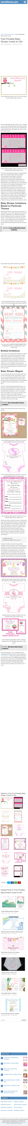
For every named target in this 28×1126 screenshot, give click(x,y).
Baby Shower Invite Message (11, 1063)
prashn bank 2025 (18, 1123)
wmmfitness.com (9, 1)
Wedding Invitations (19, 1110)
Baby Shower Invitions (6, 44)
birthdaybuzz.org (9, 1123)
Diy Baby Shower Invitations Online (13, 1074)
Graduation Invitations (6, 1107)
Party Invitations (18, 1107)
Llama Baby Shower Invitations (9, 993)
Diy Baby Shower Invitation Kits (9, 972)
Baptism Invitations (19, 1101)
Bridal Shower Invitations (20, 1104)
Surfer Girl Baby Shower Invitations (10, 911)
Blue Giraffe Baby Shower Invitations (10, 1013)
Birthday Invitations (6, 1104)
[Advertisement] (14, 19)
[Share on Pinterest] (19, 882)
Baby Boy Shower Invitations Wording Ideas (12, 932)
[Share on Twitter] (8, 882)
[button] (25, 2)
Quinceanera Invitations (7, 1110)
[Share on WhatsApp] (15, 882)
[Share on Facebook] (12, 882)
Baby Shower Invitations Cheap (12, 1085)
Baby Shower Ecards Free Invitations (10, 952)
